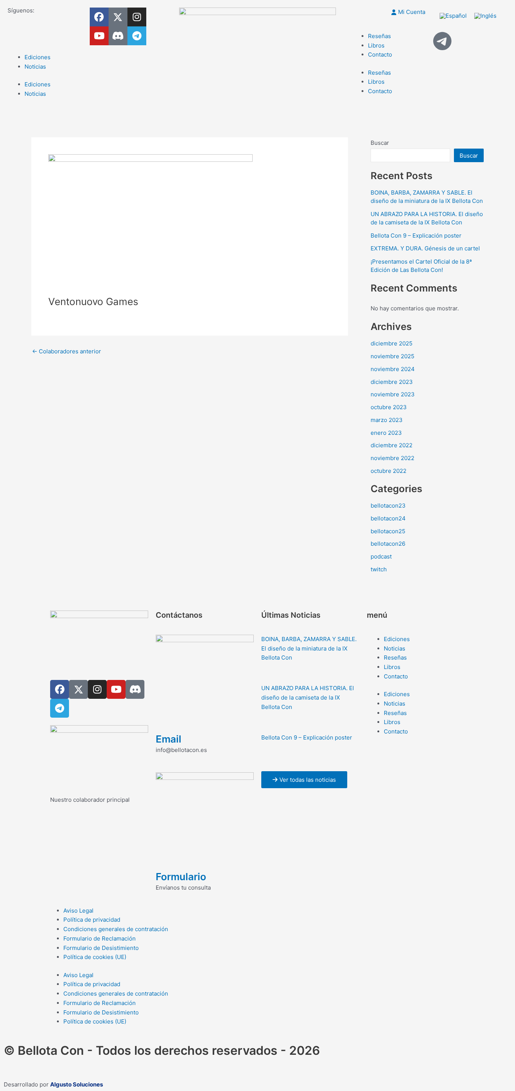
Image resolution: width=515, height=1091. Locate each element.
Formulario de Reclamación (99, 938)
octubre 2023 (389, 407)
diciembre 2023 (392, 381)
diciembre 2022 (391, 445)
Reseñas (379, 36)
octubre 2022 (388, 470)
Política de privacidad (91, 919)
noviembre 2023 (393, 394)
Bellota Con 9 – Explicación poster (416, 235)
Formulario (181, 876)
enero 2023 (386, 432)
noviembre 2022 (392, 458)
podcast (381, 556)
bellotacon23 (388, 505)
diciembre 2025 (391, 343)
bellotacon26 (388, 543)
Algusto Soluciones (76, 1084)
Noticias (35, 66)
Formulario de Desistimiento (101, 947)
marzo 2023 (387, 420)
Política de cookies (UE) (94, 957)
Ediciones (38, 57)
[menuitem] (453, 16)
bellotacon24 (388, 518)
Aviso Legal (78, 910)
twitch (379, 569)
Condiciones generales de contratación (115, 929)
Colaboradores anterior (66, 351)
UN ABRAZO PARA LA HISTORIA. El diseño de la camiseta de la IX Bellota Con (307, 697)
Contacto (380, 54)
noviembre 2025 (392, 356)
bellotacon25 (388, 531)
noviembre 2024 (393, 369)
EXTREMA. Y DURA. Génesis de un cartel (425, 248)
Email (168, 739)
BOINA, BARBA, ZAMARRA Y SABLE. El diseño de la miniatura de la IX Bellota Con (309, 648)
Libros (376, 45)
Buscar (380, 142)
